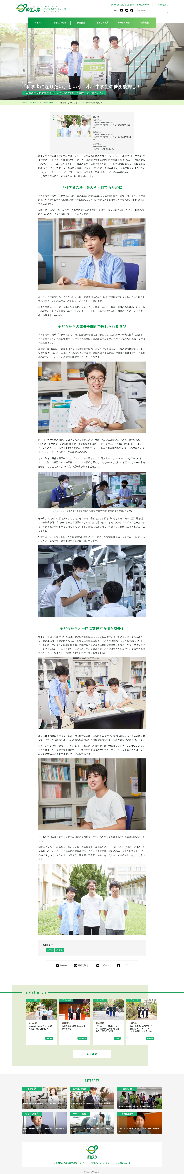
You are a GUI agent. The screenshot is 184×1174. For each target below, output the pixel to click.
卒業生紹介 (145, 23)
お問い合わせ (163, 5)
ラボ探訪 (38, 23)
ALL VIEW (92, 1054)
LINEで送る (83, 965)
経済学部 (150, 1038)
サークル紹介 (124, 23)
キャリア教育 (103, 23)
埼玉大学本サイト (146, 5)
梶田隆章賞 (82, 1038)
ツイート (105, 965)
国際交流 (81, 23)
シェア (124, 965)
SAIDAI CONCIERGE (30, 103)
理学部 (59, 950)
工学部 (50, 950)
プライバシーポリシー (101, 1163)
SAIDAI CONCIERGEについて (123, 5)
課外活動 (49, 1038)
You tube (63, 965)
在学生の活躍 (60, 23)
